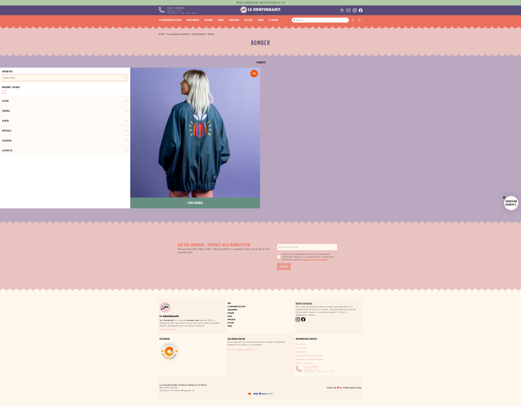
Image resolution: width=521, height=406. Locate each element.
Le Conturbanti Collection (170, 20)
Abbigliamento (193, 20)
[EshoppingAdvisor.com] (192, 351)
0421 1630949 (175, 8)
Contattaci (301, 344)
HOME (229, 303)
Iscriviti (283, 266)
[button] (511, 203)
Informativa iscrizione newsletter (309, 355)
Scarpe (221, 20)
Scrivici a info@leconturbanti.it (241, 349)
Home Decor (234, 20)
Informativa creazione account (309, 359)
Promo (260, 20)
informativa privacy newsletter (315, 259)
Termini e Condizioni (304, 363)
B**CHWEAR (273, 20)
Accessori (208, 20)
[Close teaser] (504, 197)
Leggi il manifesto (167, 329)
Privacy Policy (301, 348)
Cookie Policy (301, 352)
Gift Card (248, 20)
